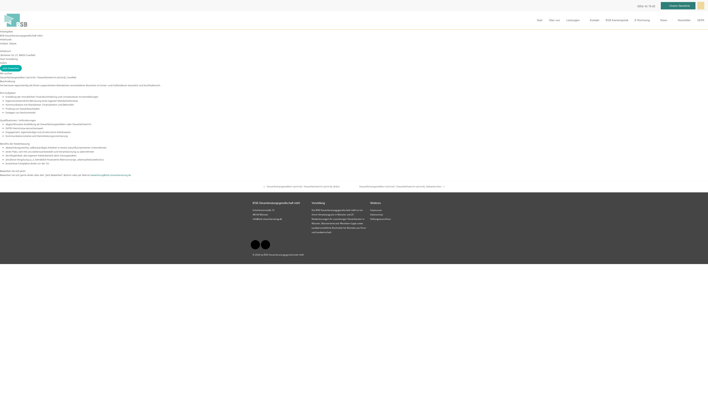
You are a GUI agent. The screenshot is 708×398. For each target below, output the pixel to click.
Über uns (554, 20)
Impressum (376, 210)
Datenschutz (376, 214)
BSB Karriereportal (617, 20)
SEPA (700, 20)
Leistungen (572, 20)
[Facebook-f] (265, 244)
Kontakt (594, 20)
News (663, 20)
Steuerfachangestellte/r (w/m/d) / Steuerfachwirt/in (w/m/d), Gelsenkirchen (400, 186)
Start (539, 20)
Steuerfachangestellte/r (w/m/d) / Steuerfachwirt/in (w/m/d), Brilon (302, 186)
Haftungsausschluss (380, 219)
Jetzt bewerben (11, 68)
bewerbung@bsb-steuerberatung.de (111, 175)
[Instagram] (255, 244)
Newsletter (684, 20)
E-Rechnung (642, 20)
